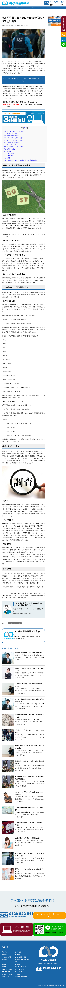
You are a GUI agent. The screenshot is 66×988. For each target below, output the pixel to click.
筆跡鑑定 (4, 964)
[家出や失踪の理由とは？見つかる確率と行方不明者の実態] (8, 709)
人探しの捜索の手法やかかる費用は (13, 131)
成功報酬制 (8, 155)
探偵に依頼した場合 (8, 149)
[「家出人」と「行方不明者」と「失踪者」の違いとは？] (8, 740)
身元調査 (4, 966)
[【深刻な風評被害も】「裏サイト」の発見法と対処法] (8, 832)
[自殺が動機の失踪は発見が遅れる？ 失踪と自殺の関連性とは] (8, 786)
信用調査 (17, 964)
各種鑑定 (22, 960)
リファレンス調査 (6, 957)
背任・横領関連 (19, 969)
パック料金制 (9, 153)
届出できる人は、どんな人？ (13, 146)
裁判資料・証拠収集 (7, 974)
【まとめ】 (6, 158)
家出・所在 (5, 954)
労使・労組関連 (6, 971)
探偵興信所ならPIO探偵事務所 (7, 7)
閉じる (25, 128)
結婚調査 (17, 954)
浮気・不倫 (5, 952)
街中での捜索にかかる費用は (13, 140)
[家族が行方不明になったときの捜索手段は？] (8, 662)
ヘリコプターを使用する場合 (13, 138)
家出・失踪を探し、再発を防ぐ (19, 7)
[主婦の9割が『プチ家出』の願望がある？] (8, 848)
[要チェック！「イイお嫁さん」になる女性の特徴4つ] (8, 878)
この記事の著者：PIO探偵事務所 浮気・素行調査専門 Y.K (22, 160)
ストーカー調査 (19, 971)
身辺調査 (17, 974)
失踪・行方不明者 (14, 623)
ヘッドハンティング (7, 969)
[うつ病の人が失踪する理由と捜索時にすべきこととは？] (8, 693)
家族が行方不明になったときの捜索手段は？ (28, 652)
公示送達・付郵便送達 (21, 976)
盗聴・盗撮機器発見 (20, 957)
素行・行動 (18, 952)
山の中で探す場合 (10, 133)
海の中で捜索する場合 (12, 135)
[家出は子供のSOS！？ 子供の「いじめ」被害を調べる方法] (8, 863)
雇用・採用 (5, 959)
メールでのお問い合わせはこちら (49, 915)
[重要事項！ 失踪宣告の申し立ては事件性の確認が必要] (8, 771)
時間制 (7, 151)
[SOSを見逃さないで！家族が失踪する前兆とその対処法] (8, 755)
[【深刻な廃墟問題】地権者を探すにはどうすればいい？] (8, 812)
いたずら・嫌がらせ (20, 966)
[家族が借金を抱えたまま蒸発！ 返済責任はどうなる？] (8, 724)
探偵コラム (28, 7)
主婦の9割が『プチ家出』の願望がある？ (27, 838)
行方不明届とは (10, 144)
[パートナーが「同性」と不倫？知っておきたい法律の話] (8, 802)
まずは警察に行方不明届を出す (12, 142)
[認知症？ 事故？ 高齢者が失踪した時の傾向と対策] (8, 678)
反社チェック (5, 976)
